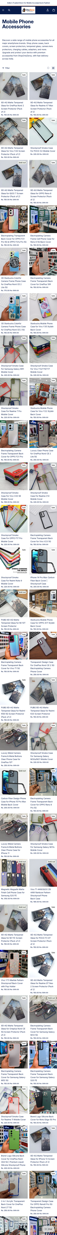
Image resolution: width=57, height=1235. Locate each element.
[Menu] (3, 10)
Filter (7, 68)
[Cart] (54, 10)
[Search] (9, 10)
